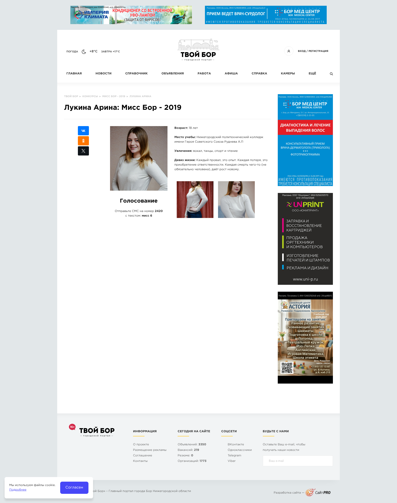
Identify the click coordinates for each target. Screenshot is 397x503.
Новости (103, 74)
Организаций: (192, 461)
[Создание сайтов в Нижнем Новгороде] (318, 493)
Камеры (288, 74)
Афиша (231, 74)
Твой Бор (96, 491)
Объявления (173, 74)
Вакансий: (188, 450)
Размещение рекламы (150, 450)
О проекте (141, 445)
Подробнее (17, 490)
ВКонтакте (236, 445)
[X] (83, 150)
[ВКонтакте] (83, 130)
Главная (74, 74)
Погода (72, 52)
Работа (204, 74)
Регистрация (318, 51)
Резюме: (185, 456)
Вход (302, 51)
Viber (232, 461)
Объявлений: (192, 445)
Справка (259, 74)
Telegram (234, 456)
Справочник (136, 74)
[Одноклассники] (83, 140)
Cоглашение (142, 456)
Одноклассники (240, 450)
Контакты (140, 461)
